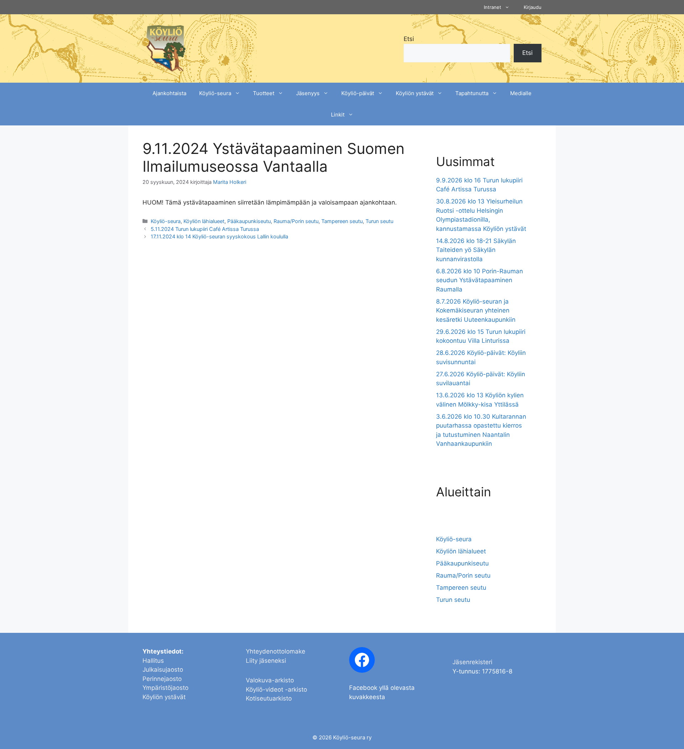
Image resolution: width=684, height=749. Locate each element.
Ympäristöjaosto (165, 687)
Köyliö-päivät (357, 93)
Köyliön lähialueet (203, 221)
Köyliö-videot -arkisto (276, 689)
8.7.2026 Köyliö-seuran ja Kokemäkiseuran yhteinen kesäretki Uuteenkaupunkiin (475, 310)
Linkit (337, 114)
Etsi (409, 38)
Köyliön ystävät (415, 93)
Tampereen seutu (342, 221)
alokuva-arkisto (272, 680)
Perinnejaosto (162, 678)
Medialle (521, 93)
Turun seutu (379, 221)
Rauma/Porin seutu (296, 221)
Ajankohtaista (169, 93)
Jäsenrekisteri (472, 662)
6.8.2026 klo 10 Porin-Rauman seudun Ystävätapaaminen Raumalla (479, 280)
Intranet (492, 7)
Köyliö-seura (215, 93)
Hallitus (153, 660)
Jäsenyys (308, 93)
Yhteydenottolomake (275, 651)
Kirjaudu (533, 7)
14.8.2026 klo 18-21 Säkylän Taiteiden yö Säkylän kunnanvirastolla (476, 250)
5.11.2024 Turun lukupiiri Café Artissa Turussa (205, 229)
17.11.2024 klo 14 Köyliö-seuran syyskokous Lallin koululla (219, 236)
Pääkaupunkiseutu (249, 221)
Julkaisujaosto (162, 669)
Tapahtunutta (471, 93)
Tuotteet (263, 93)
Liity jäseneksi (266, 660)
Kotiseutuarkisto (269, 698)
